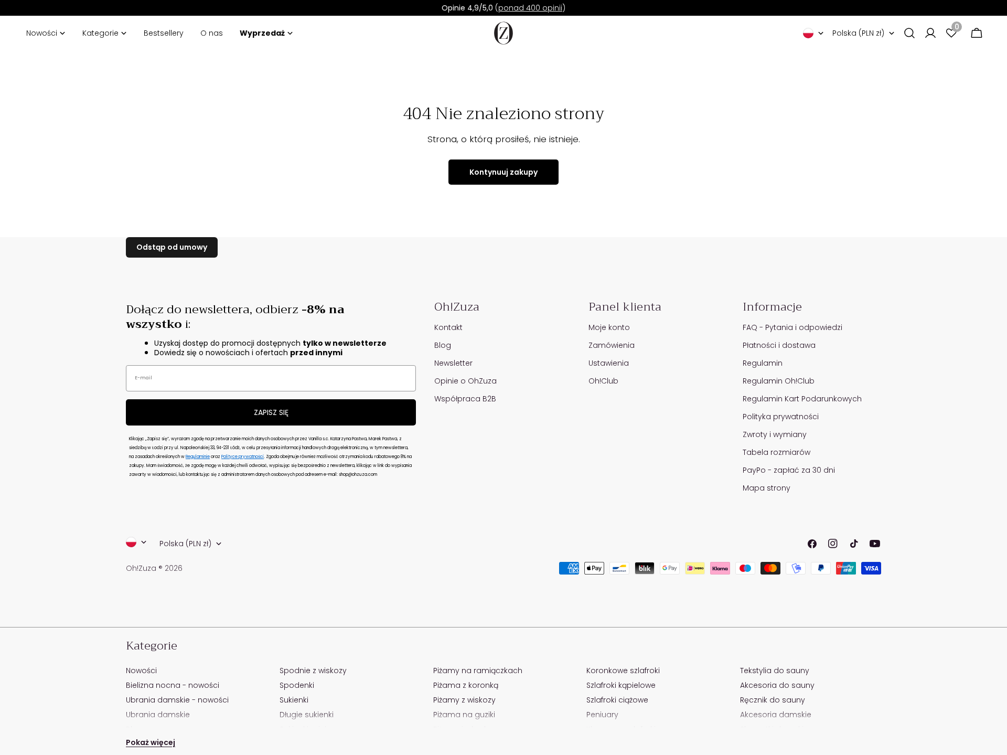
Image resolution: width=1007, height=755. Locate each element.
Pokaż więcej (150, 742)
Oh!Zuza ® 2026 (154, 568)
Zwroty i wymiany (775, 434)
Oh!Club (603, 381)
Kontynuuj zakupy (503, 172)
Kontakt (448, 327)
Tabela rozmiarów (776, 452)
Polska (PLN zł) (858, 33)
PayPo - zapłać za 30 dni (789, 470)
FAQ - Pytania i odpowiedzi (792, 327)
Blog (442, 345)
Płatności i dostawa (779, 345)
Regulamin (763, 363)
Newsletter (453, 363)
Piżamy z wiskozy (464, 700)
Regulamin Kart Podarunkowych (802, 399)
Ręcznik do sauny (772, 700)
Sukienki (294, 700)
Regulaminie (198, 457)
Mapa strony (766, 488)
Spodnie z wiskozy (313, 670)
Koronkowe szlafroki (623, 670)
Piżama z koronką (465, 685)
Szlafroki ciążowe (617, 700)
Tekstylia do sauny (774, 670)
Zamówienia (611, 345)
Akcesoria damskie (775, 714)
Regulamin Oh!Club (779, 381)
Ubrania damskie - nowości (177, 700)
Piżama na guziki (464, 714)
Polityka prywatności (781, 416)
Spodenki (297, 685)
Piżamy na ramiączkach (477, 670)
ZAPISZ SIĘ (271, 412)
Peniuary (602, 714)
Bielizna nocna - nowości (172, 685)
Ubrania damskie (158, 714)
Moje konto (609, 327)
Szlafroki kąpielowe (621, 685)
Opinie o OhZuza (465, 381)
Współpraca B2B (465, 399)
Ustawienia (608, 363)
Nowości (141, 670)
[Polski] (813, 33)
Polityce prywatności (242, 457)
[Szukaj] (909, 33)
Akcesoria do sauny (777, 685)
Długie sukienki (307, 714)
